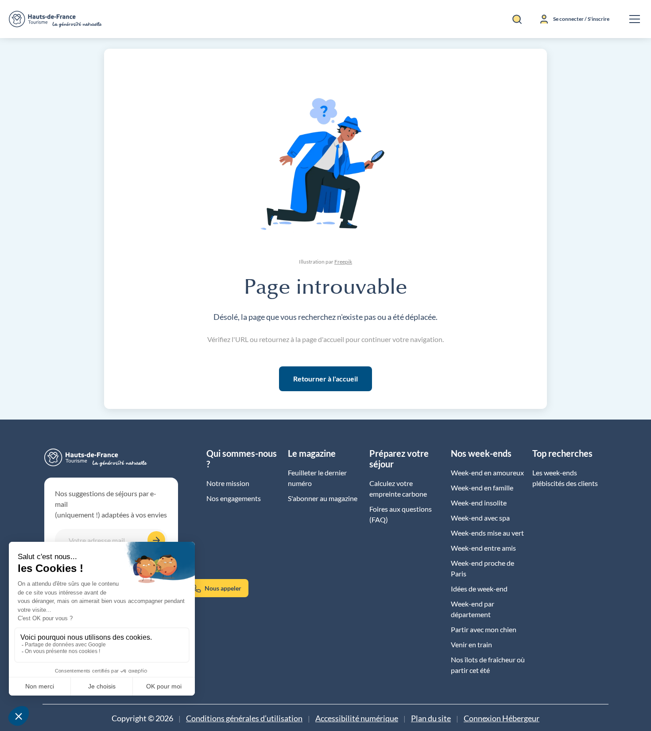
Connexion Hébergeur (501, 718)
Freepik (343, 261)
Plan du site (431, 718)
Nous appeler (223, 588)
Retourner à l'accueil (325, 378)
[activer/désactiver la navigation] (634, 19)
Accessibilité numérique (356, 718)
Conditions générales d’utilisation (244, 718)
